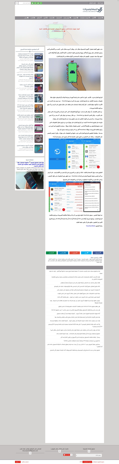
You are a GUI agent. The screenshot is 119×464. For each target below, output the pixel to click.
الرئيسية (100, 17)
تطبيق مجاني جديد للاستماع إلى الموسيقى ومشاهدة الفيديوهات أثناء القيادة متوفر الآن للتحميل (75, 350)
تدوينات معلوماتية (84, 17)
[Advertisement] (46, 10)
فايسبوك (58, 17)
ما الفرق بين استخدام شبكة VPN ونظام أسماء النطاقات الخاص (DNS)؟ (82, 341)
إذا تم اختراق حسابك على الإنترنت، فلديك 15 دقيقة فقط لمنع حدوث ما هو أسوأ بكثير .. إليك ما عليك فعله (75, 272)
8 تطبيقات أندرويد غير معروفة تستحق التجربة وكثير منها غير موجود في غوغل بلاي (78, 290)
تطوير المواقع (93, 3)
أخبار (93, 17)
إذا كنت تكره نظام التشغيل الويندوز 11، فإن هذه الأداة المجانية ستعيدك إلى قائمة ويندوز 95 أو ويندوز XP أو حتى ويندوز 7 (75, 325)
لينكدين (62, 253)
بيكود (17, 462)
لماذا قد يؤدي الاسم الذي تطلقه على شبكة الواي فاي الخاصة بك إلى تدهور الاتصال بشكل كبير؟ (75, 330)
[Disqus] (74, 375)
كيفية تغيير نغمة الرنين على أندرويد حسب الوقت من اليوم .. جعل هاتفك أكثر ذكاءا (78, 297)
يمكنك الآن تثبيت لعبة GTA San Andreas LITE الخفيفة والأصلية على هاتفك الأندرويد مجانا (25, 106)
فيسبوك (97, 253)
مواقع (38, 17)
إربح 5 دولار (100, 3)
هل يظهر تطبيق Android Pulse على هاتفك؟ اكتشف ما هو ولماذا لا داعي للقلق (79, 306)
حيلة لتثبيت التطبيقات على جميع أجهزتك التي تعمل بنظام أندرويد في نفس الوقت (79, 293)
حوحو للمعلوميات (87, 462)
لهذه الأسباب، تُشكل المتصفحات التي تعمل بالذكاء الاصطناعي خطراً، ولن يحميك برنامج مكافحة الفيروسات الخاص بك (77, 278)
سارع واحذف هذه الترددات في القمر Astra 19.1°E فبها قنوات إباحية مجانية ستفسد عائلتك (25, 137)
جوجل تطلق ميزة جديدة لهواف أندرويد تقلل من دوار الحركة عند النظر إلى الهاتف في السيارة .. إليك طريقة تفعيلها (76, 302)
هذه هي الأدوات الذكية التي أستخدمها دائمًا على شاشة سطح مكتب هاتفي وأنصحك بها (77, 317)
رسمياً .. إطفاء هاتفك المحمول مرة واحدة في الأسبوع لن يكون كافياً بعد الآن (80, 337)
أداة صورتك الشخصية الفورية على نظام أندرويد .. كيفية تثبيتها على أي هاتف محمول (78, 313)
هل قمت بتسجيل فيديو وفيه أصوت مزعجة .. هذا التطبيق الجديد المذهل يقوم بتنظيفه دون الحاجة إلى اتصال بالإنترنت (30, 164)
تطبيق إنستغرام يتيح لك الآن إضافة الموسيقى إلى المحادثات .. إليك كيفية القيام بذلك (78, 333)
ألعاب (32, 17)
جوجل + (74, 253)
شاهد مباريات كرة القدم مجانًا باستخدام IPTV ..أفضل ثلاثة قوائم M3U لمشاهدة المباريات (25, 96)
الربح (45, 17)
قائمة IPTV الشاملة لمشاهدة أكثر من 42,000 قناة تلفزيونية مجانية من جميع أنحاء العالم (25, 55)
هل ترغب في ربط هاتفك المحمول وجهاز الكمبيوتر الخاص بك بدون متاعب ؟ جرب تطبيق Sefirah (75, 310)
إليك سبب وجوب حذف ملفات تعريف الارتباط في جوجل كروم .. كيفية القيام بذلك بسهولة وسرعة (75, 320)
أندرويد (75, 17)
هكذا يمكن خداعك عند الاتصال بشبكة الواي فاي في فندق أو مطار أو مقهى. (80, 282)
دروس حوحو (67, 17)
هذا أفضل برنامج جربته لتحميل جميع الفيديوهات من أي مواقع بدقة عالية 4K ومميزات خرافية (25, 126)
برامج (26, 17)
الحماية (51, 17)
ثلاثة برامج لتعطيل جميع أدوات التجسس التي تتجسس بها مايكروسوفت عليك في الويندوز (77, 286)
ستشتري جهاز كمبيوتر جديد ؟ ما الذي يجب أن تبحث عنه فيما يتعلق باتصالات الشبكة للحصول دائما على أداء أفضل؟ (74, 345)
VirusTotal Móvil (90, 226)
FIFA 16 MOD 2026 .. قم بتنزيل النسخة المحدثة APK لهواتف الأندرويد (25, 76)
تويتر (85, 253)
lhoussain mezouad (59, 31)
